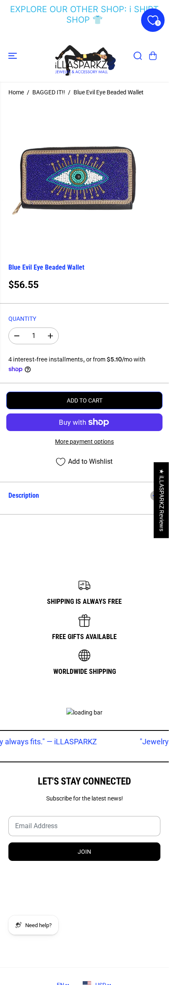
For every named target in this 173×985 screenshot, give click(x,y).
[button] (13, 55)
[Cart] (152, 55)
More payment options (84, 441)
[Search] (137, 55)
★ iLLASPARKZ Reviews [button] (161, 500)
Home (16, 92)
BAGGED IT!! (48, 92)
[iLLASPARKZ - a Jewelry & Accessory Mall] (84, 55)
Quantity (22, 318)
